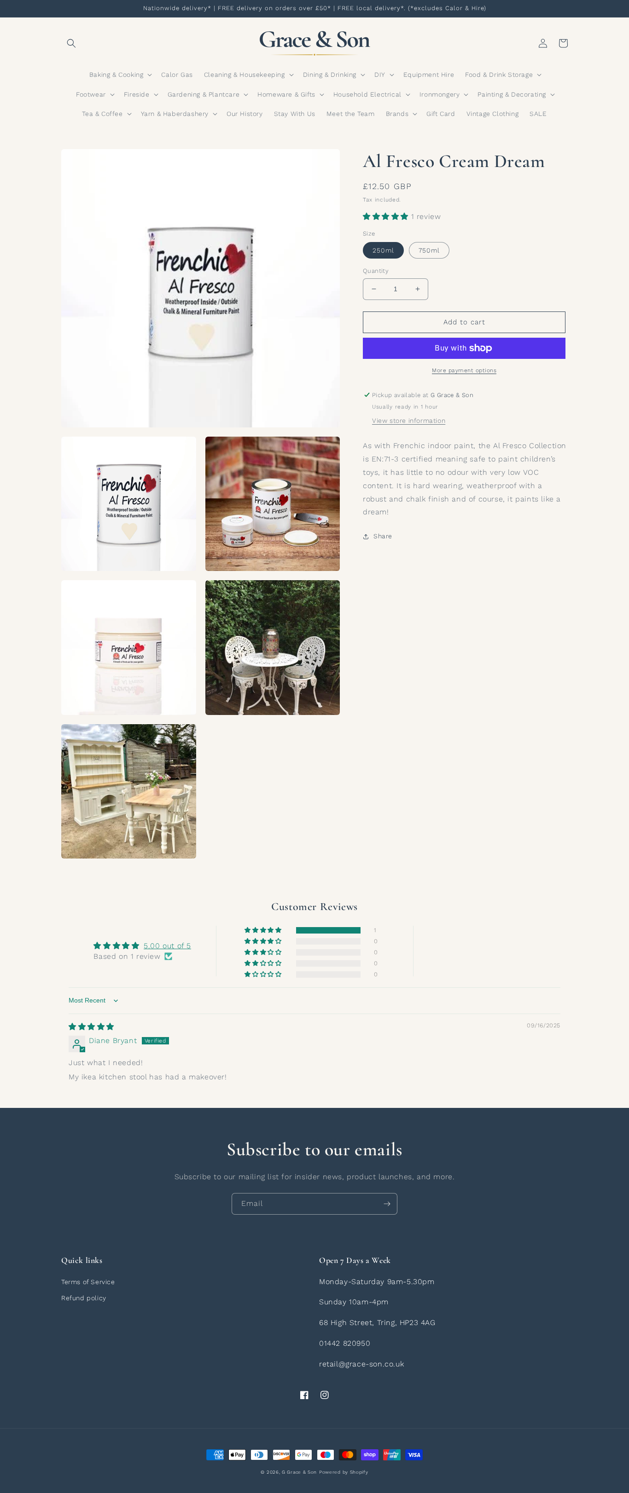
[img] (91, 1026)
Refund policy (83, 1298)
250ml (383, 250)
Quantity (376, 270)
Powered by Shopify (343, 1472)
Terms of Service (88, 1281)
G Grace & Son (299, 1472)
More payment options (464, 370)
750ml (429, 250)
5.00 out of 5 (167, 945)
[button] (71, 43)
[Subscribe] (387, 1204)
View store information (408, 421)
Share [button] (382, 536)
